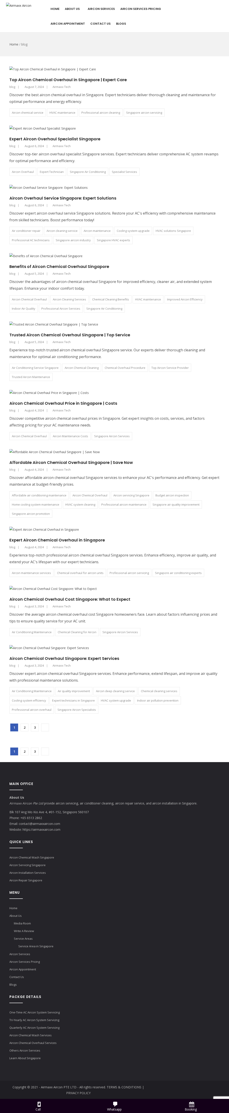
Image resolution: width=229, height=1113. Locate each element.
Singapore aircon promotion (31, 514)
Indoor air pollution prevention (157, 700)
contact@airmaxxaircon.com (39, 824)
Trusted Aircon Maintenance (31, 377)
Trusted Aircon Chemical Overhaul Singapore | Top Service (69, 335)
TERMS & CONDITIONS (124, 1087)
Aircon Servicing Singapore (27, 865)
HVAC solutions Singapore (173, 231)
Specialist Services (124, 172)
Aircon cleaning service (62, 231)
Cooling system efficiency (29, 700)
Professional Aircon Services (60, 309)
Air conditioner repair (26, 231)
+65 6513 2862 (31, 818)
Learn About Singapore (25, 1058)
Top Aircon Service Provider (170, 368)
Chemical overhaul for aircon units (80, 573)
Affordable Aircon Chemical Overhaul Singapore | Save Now (71, 462)
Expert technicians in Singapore (73, 700)
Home (55, 9)
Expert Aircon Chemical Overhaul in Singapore (57, 540)
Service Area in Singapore (35, 946)
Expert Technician (52, 172)
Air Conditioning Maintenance (32, 632)
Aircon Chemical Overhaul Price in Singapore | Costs (63, 403)
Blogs (121, 24)
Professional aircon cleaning (100, 113)
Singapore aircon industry (73, 240)
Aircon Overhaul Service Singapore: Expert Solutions (62, 198)
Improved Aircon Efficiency (185, 299)
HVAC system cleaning (80, 504)
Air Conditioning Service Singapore (35, 368)
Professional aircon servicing (129, 573)
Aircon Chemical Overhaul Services (33, 1043)
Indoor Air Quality (23, 309)
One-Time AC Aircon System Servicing (34, 1012)
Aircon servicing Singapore (131, 495)
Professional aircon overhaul (31, 710)
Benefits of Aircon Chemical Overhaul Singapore (59, 266)
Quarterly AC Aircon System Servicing (34, 1028)
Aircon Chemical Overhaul (29, 299)
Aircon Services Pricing (140, 9)
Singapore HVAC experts (113, 240)
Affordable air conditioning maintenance (39, 495)
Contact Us (100, 24)
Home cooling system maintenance (35, 504)
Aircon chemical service (27, 113)
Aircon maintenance (97, 231)
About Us (72, 9)
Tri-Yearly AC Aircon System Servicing (34, 1020)
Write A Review (24, 931)
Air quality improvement (74, 691)
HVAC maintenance (62, 113)
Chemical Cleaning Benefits (110, 299)
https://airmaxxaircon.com (41, 829)
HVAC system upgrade (116, 700)
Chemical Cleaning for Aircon (77, 632)
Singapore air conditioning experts (178, 573)
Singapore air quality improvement (176, 504)
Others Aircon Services (24, 1050)
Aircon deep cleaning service (115, 691)
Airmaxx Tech (62, 87)
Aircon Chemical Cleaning (82, 368)
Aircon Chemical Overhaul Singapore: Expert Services (64, 658)
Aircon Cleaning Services (69, 299)
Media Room (22, 923)
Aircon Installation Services (27, 873)
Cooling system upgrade (133, 231)
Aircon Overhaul (23, 172)
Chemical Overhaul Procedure (125, 368)
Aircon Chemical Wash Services (30, 1035)
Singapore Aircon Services (112, 436)
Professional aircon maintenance (123, 504)
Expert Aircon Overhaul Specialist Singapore (54, 139)
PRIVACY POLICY (78, 1093)
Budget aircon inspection (172, 495)
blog (12, 87)
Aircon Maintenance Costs (70, 436)
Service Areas (23, 939)
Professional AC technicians (31, 240)
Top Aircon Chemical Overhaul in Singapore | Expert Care (68, 80)
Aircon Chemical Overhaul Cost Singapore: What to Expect (69, 599)
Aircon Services (101, 9)
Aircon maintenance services (31, 573)
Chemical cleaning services (159, 691)
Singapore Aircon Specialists (76, 710)
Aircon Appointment (68, 24)
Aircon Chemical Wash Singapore (31, 857)
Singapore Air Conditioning (88, 172)
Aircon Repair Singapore (25, 880)
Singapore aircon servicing (144, 113)
